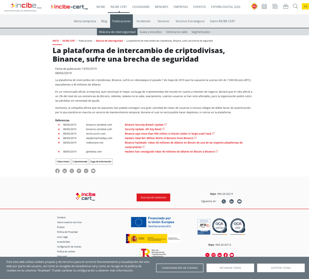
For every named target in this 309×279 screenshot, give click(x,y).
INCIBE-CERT (119, 7)
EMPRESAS (181, 7)
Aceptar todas (281, 268)
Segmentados (201, 32)
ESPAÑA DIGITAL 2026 (225, 7)
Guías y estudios (151, 32)
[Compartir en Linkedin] (64, 170)
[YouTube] (239, 201)
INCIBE (100, 7)
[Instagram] (213, 254)
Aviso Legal (62, 236)
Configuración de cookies (69, 246)
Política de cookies (66, 251)
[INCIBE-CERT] (85, 197)
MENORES (161, 7)
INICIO (56, 40)
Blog (104, 21)
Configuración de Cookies (180, 268)
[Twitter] (224, 201)
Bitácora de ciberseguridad (117, 32)
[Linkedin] (231, 201)
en (305, 6)
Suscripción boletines (153, 197)
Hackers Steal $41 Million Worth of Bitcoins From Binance (159, 138)
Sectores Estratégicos (190, 21)
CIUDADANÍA (140, 7)
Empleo (61, 227)
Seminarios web (176, 32)
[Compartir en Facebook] (57, 170)
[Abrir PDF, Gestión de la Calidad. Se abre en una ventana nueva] (238, 226)
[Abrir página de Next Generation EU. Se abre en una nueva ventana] (153, 223)
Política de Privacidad (67, 231)
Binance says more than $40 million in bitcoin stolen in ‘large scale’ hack (168, 133)
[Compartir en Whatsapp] (86, 170)
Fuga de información (100, 161)
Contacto (61, 217)
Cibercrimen (63, 161)
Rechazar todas (230, 268)
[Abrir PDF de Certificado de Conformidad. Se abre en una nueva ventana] (204, 226)
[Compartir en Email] (93, 170)
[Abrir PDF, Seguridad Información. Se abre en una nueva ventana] (219, 226)
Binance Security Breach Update (144, 124)
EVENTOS (199, 7)
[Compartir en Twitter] (72, 170)
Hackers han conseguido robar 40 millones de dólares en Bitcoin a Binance (170, 151)
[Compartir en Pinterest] (79, 170)
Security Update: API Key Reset (143, 129)
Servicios (164, 21)
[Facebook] (226, 254)
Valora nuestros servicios (69, 222)
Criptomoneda (80, 161)
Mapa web (62, 256)
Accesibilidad (63, 241)
